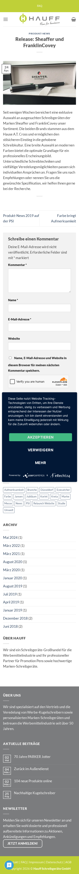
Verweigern (40, 450)
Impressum (36, 862)
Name (13, 300)
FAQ (39, 5)
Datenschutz (54, 862)
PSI (28, 503)
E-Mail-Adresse (19, 319)
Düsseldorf (47, 489)
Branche (32, 489)
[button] (5, 19)
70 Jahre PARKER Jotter (32, 757)
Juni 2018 (10, 626)
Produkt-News (39, 33)
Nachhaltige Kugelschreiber (35, 793)
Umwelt (8, 510)
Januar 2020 (12, 578)
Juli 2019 (10, 594)
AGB (68, 862)
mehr (40, 462)
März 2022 (11, 545)
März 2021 (11, 554)
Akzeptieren (40, 437)
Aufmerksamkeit (14, 489)
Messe (8, 503)
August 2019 (12, 586)
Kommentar (17, 265)
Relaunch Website (43, 503)
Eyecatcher (63, 489)
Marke (65, 496)
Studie (61, 503)
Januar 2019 (12, 610)
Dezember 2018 (15, 618)
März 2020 (11, 570)
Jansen (19, 496)
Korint (44, 496)
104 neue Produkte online (33, 781)
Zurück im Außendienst (31, 769)
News (19, 503)
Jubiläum (31, 496)
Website (14, 338)
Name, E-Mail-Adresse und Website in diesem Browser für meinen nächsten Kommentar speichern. (37, 364)
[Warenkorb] (73, 19)
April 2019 (11, 602)
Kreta (54, 496)
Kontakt (13, 862)
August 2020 (12, 562)
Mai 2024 (10, 537)
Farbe (7, 496)
